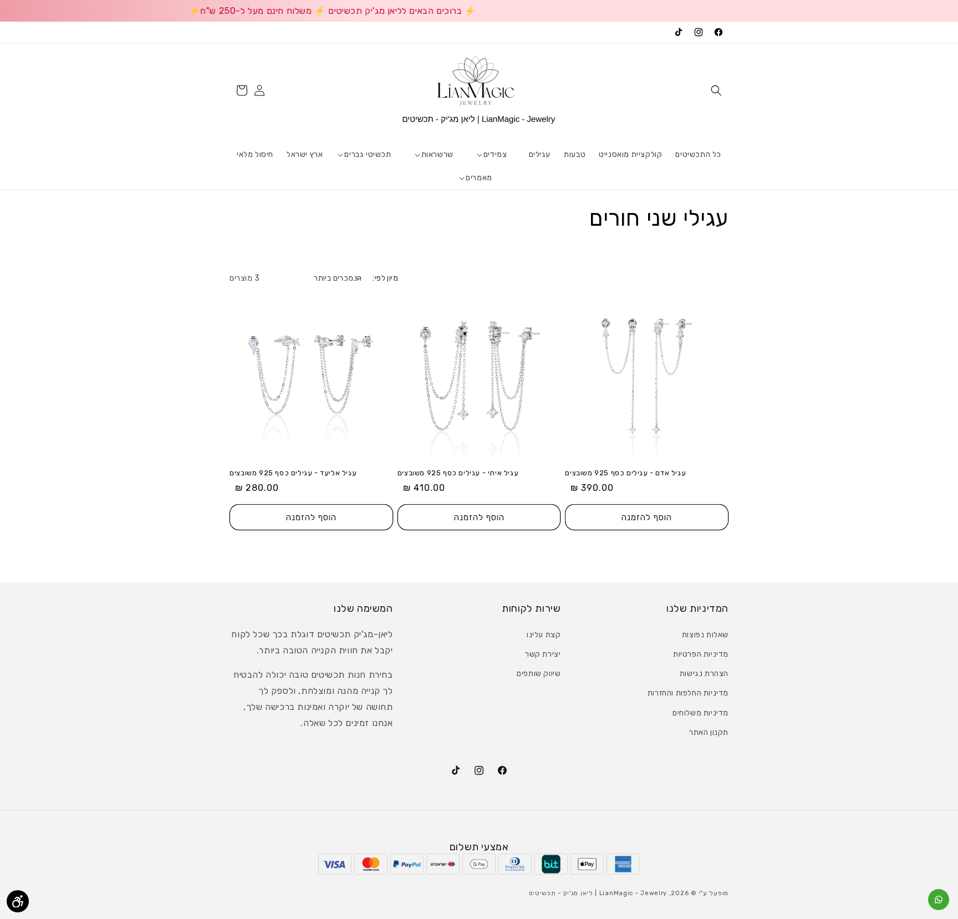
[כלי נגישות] (18, 901)
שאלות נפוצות (705, 634)
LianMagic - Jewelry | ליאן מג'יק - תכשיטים (598, 893)
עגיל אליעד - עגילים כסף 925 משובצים (293, 473)
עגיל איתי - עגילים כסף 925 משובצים (458, 473)
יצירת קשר (542, 654)
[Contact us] (938, 899)
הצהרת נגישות (704, 673)
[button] (716, 90)
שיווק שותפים (538, 673)
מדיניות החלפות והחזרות (688, 693)
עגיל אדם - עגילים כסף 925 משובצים (625, 473)
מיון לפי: (385, 278)
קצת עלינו (543, 634)
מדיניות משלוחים (700, 713)
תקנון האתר (708, 732)
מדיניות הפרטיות (700, 654)
